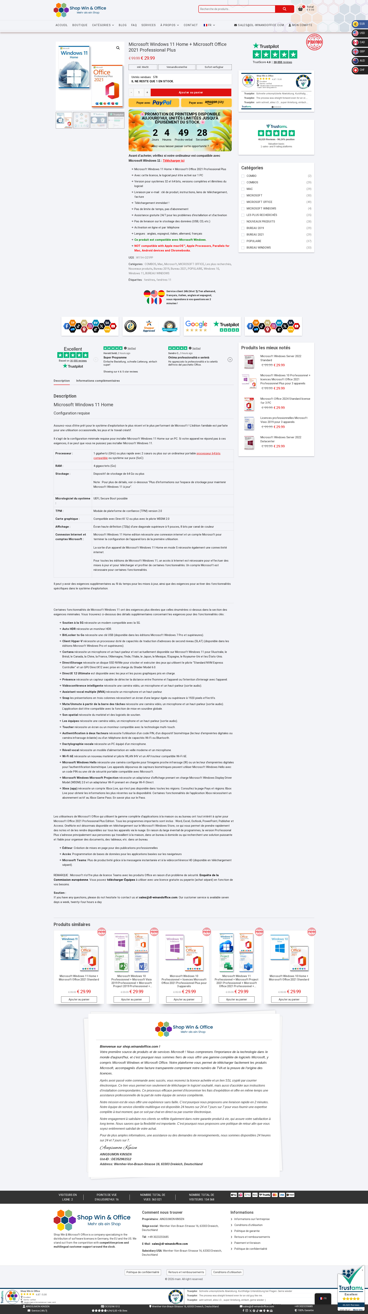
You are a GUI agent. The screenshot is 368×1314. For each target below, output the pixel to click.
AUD (362, 60)
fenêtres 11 (163, 280)
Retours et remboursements (252, 1236)
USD (362, 33)
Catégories (101, 25)
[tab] (62, 381)
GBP (362, 51)
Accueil (62, 25)
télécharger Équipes (121, 879)
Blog (123, 25)
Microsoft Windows (261, 208)
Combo (251, 176)
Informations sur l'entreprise (252, 1219)
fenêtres (149, 280)
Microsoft (170, 264)
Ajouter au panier (191, 92)
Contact (191, 25)
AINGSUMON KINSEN (37, 1306)
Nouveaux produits (140, 268)
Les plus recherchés (218, 264)
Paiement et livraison (247, 1242)
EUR (362, 23)
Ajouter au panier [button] (79, 999)
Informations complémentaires (98, 380)
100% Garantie (305, 1310)
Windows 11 (136, 273)
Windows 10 (211, 268)
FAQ (134, 25)
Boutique (80, 25)
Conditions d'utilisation (248, 1225)
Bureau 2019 (161, 268)
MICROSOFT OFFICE (191, 264)
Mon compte (301, 25)
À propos (168, 25)
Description (62, 380)
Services (148, 25)
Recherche (284, 9)
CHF (362, 69)
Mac (160, 264)
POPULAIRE (195, 268)
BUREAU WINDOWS (157, 273)
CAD (362, 42)
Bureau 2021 (178, 268)
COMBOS (150, 264)
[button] (118, 47)
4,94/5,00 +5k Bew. (117, 1310)
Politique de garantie (247, 1230)
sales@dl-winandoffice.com (261, 25)
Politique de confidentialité (250, 1248)
